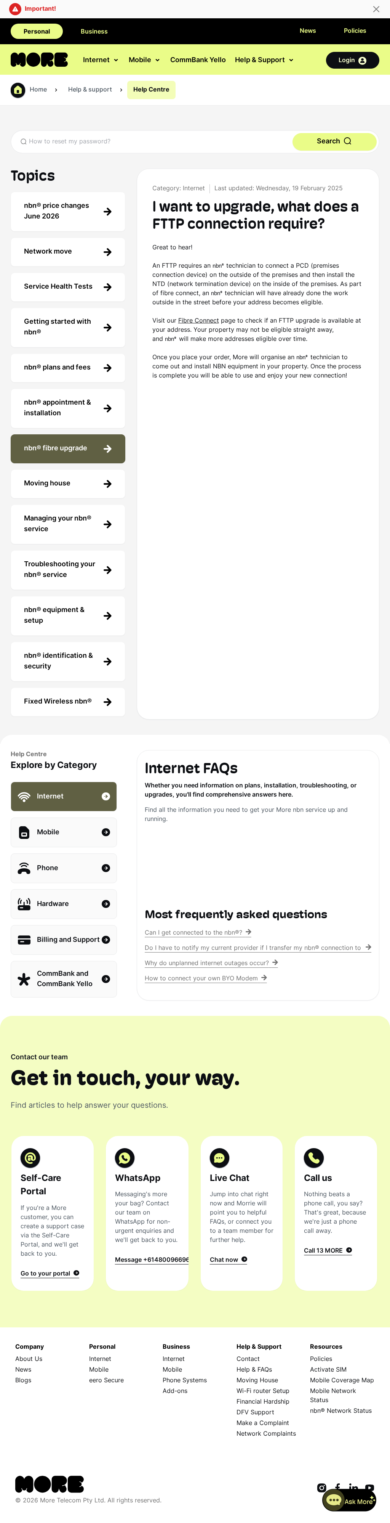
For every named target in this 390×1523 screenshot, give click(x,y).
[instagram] (322, 1488)
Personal (37, 32)
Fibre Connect (198, 321)
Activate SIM (328, 1370)
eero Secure (106, 1381)
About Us (28, 1359)
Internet (100, 1359)
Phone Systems (185, 1381)
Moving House (257, 1381)
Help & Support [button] (260, 60)
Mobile (99, 1370)
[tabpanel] (52, 1213)
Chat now (225, 1260)
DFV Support (255, 1413)
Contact (248, 1359)
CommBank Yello (198, 60)
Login (347, 61)
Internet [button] (97, 60)
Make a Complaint (263, 1423)
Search (329, 141)
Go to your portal (47, 1274)
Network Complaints (266, 1434)
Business (94, 32)
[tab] (68, 211)
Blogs (23, 1381)
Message (147, 1260)
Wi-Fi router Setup (263, 1391)
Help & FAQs (254, 1370)
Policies (355, 31)
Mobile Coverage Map (342, 1381)
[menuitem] (101, 60)
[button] (349, 1500)
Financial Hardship (263, 1402)
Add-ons (175, 1391)
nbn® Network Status (341, 1411)
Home (38, 90)
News (308, 31)
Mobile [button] (141, 60)
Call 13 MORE (325, 1251)
